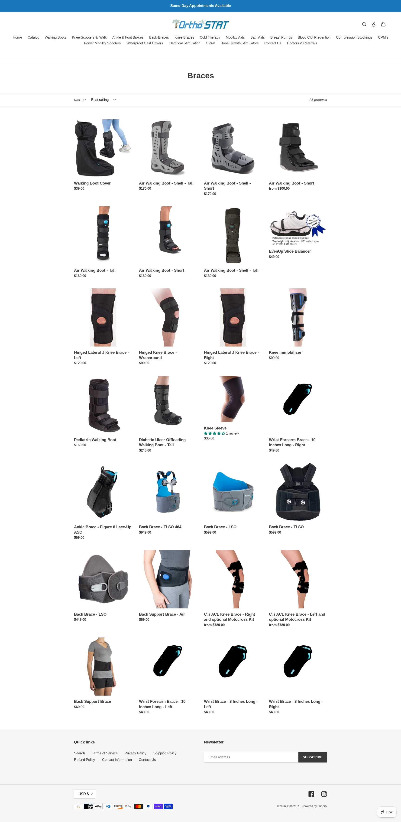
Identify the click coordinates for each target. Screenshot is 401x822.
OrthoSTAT (294, 806)
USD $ (83, 794)
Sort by (80, 100)
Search (79, 753)
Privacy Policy (135, 753)
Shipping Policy (165, 753)
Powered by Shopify (314, 806)
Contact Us (147, 760)
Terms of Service (105, 753)
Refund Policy (84, 760)
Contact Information (117, 760)
